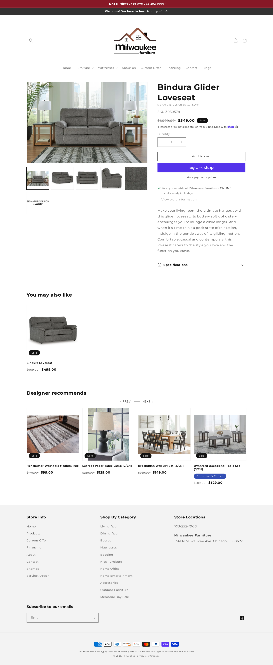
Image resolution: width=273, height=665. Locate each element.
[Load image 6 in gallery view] (38, 203)
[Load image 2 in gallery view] (62, 178)
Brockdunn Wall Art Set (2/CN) (161, 465)
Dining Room (110, 533)
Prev (127, 401)
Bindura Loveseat (40, 362)
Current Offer (37, 540)
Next (146, 401)
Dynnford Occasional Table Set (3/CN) (217, 467)
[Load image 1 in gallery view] (38, 178)
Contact (33, 561)
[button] (31, 40)
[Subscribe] (94, 618)
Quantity (163, 134)
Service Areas (37, 575)
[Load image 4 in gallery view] (111, 178)
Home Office (110, 568)
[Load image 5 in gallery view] (136, 178)
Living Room (110, 526)
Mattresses (108, 547)
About (31, 554)
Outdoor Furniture (114, 590)
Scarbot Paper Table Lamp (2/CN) (107, 465)
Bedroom (107, 540)
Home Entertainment (116, 575)
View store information (178, 199)
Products (33, 533)
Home (31, 526)
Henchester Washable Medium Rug (53, 465)
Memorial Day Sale (114, 597)
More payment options (201, 177)
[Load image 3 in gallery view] (87, 178)
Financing (34, 547)
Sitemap (33, 568)
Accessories (109, 583)
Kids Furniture (111, 561)
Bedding (106, 554)
